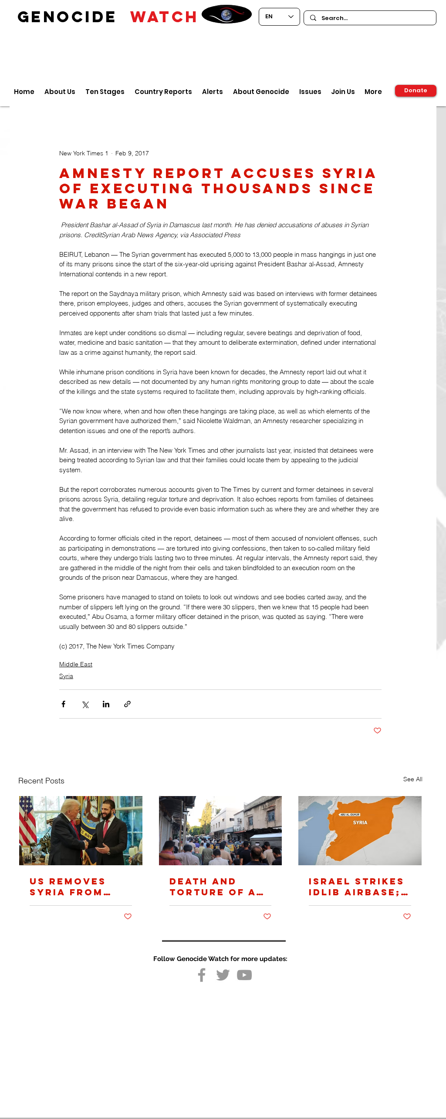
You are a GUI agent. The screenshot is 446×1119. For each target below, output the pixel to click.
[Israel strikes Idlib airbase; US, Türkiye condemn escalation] (360, 830)
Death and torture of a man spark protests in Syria (212, 886)
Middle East (75, 664)
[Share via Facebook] (63, 704)
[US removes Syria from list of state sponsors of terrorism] (80, 830)
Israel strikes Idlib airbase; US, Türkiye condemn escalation (357, 886)
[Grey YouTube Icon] (244, 975)
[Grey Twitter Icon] (223, 975)
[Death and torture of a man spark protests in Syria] (220, 830)
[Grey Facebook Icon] (202, 975)
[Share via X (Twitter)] (85, 704)
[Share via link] (127, 704)
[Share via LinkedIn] (106, 704)
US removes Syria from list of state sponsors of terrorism (73, 886)
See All (412, 779)
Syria (66, 676)
